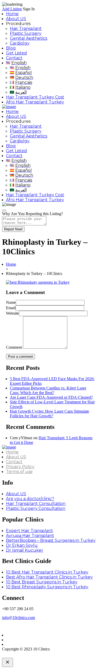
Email (11, 308)
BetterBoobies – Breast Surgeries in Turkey (51, 540)
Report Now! (13, 229)
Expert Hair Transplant (29, 530)
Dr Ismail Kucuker (24, 550)
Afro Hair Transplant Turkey (35, 102)
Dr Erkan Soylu (22, 545)
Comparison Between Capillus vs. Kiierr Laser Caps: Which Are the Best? (48, 390)
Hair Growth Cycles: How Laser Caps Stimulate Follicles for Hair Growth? (49, 413)
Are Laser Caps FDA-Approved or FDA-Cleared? (51, 397)
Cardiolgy (20, 43)
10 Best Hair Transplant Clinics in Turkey (47, 572)
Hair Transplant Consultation (36, 503)
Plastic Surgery (25, 33)
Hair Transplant (26, 28)
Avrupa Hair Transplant (30, 535)
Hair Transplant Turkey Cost (35, 97)
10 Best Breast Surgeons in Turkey (41, 582)
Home (12, 13)
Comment (14, 347)
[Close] (4, 210)
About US (16, 18)
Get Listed (16, 53)
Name (11, 302)
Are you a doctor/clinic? (30, 498)
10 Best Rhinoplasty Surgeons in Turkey (47, 586)
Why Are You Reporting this (32, 213)
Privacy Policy (20, 466)
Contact (14, 57)
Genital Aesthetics (28, 38)
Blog (11, 48)
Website (12, 313)
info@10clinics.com (18, 617)
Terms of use (19, 471)
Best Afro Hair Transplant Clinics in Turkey (49, 577)
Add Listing (12, 9)
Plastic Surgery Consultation (35, 508)
